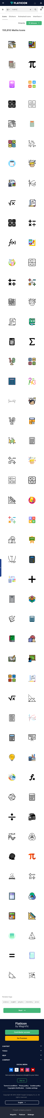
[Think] (32, 163)
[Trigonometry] (12, 836)
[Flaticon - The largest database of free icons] (18, 3)
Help (4, 1055)
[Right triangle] (12, 975)
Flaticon (22, 1114)
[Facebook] (11, 1070)
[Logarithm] (32, 183)
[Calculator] (12, 64)
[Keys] (32, 262)
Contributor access (22, 1032)
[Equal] (12, 955)
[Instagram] (27, 1070)
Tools (4, 1051)
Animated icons (24, 16)
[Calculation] (32, 519)
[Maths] (32, 104)
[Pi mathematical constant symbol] (32, 64)
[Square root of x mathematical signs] (12, 698)
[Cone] (32, 935)
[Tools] (32, 44)
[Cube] (32, 599)
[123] (12, 361)
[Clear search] (30, 9)
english (13, 1002)
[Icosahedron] (12, 797)
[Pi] (32, 856)
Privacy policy (24, 1086)
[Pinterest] (22, 1070)
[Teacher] (32, 658)
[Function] (12, 242)
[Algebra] (12, 559)
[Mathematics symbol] (12, 757)
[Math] (12, 104)
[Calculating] (12, 44)
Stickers (12, 16)
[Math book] (32, 321)
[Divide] (12, 817)
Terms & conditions (10, 1086)
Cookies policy (35, 1086)
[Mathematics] (12, 183)
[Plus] (32, 579)
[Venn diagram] (32, 836)
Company (6, 1060)
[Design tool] (12, 500)
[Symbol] (32, 341)
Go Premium (22, 1038)
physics (20, 1002)
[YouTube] (33, 1070)
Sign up (22, 1080)
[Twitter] (17, 1070)
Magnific (13, 1114)
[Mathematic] (12, 480)
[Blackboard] (32, 539)
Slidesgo (31, 1114)
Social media (22, 1064)
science (6, 1002)
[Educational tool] (32, 757)
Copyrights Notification (16, 1088)
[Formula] (12, 203)
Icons (4, 16)
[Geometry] (12, 539)
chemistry (29, 1002)
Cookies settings (31, 1088)
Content (6, 1046)
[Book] (12, 658)
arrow (37, 1002)
